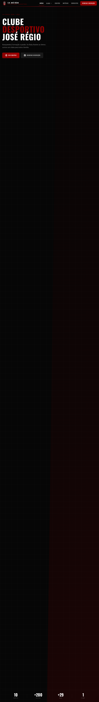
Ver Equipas (11, 55)
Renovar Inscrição (88, 3)
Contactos (74, 3)
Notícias (66, 3)
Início (42, 3)
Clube (49, 3)
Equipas (57, 3)
